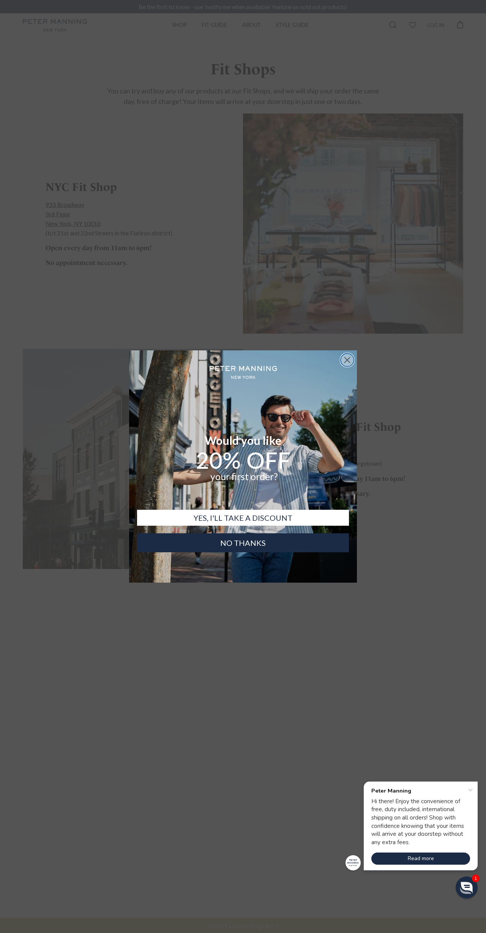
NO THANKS (243, 542)
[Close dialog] (347, 360)
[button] (467, 887)
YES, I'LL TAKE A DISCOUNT (243, 517)
